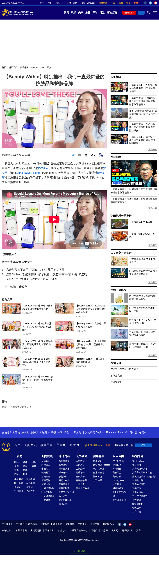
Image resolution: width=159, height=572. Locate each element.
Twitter (150, 2)
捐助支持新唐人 (93, 445)
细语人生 (63, 504)
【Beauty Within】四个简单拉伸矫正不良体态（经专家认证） (37, 362)
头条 (80, 12)
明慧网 (94, 530)
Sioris (19, 172)
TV (142, 13)
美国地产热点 (82, 488)
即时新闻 (18, 483)
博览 (102, 12)
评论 (16, 470)
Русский (122, 432)
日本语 (133, 432)
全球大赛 (30, 491)
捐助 (121, 3)
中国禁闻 (45, 468)
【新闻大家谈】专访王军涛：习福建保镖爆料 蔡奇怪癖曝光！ (142, 127)
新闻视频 (47, 456)
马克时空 (63, 496)
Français (111, 432)
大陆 (16, 473)
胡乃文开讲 (98, 468)
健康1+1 (97, 461)
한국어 (143, 432)
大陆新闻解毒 (65, 500)
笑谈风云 (80, 464)
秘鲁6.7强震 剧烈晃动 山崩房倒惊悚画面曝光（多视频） (143, 114)
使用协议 (57, 524)
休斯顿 (52, 432)
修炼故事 (136, 507)
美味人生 (117, 476)
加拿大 (25, 432)
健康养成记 (98, 472)
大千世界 (117, 484)
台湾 (25, 466)
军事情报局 (64, 484)
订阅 (143, 445)
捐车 (128, 3)
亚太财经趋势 (48, 496)
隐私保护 (45, 524)
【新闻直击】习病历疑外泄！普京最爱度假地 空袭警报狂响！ (142, 140)
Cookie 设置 (79, 551)
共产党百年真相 (140, 468)
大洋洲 (43, 432)
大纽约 (16, 432)
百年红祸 (136, 488)
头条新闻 (116, 76)
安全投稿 (70, 524)
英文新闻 (103, 3)
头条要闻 (18, 479)
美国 (16, 466)
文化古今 (80, 484)
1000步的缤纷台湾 (121, 494)
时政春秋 (63, 472)
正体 (69, 3)
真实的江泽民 (138, 484)
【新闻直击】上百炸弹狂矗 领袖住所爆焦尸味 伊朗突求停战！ (143, 88)
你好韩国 (117, 468)
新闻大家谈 (64, 461)
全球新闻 (45, 461)
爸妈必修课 (81, 480)
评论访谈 (112, 12)
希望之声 (61, 530)
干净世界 (49, 530)
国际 (16, 462)
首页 (4, 67)
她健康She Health (102, 464)
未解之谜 (80, 461)
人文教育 (81, 456)
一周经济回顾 (48, 488)
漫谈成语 (80, 476)
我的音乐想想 (119, 500)
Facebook (145, 2)
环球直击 (45, 464)
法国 (59, 432)
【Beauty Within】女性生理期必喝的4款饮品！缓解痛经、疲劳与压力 (91, 344)
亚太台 (77, 432)
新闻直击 (45, 476)
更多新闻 (152, 245)
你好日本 (117, 464)
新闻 (66, 12)
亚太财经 (45, 500)
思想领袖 (63, 476)
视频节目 (13, 67)
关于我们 (20, 524)
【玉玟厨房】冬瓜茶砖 (140, 221)
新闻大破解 (64, 480)
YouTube (155, 2)
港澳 (25, 462)
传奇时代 (136, 464)
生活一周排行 (118, 289)
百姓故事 (136, 500)
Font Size (93, 155)
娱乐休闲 (24, 67)
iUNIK (28, 172)
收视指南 (32, 524)
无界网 (114, 530)
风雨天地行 (137, 492)
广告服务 (82, 524)
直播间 (74, 445)
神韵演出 (18, 491)
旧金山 (67, 432)
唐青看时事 (64, 488)
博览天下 (18, 487)
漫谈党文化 (116, 382)
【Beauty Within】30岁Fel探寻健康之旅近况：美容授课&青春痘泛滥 (90, 308)
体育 (34, 466)
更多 (138, 530)
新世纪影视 (127, 530)
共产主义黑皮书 (140, 496)
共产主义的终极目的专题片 (125, 369)
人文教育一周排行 (121, 252)
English (100, 432)
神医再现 (97, 476)
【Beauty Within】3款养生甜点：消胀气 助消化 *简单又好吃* (37, 326)
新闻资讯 (30, 445)
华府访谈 (45, 484)
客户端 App (108, 524)
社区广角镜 (46, 492)
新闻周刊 (45, 480)
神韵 (42, 3)
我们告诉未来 (138, 461)
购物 (136, 3)
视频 (73, 12)
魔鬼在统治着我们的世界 (144, 476)
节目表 (61, 445)
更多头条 (152, 149)
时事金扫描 (64, 468)
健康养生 (98, 456)
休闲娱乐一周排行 (121, 215)
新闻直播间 (129, 13)
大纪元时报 (35, 530)
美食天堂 (117, 472)
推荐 (87, 12)
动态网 (104, 530)
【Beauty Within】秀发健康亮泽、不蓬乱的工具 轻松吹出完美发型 (37, 344)
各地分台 (59, 3)
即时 (95, 12)
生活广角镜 (118, 461)
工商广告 (136, 511)
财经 (25, 470)
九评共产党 (137, 480)
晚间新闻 (45, 472)
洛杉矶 (34, 432)
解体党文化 (116, 375)
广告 (113, 3)
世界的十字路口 (66, 492)
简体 (75, 3)
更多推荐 (152, 208)
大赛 (50, 3)
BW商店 (43, 168)
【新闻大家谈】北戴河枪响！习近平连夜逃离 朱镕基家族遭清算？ (142, 101)
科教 (25, 473)
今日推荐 (116, 156)
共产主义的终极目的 (142, 472)
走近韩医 (97, 480)
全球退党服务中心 (78, 530)
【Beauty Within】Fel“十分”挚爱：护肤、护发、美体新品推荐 (37, 379)
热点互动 (63, 464)
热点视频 (30, 479)
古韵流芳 (80, 468)
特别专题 (116, 362)
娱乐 (34, 462)
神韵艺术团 (21, 530)
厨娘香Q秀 (118, 488)
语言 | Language (88, 3)
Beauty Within (38, 67)
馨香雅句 (80, 472)
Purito (37, 172)
